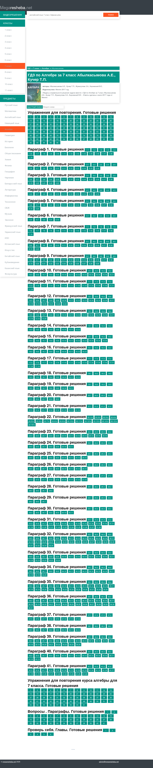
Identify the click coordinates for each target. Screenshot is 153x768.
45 (64, 128)
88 (91, 139)
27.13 (84, 479)
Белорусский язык (13, 183)
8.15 (90, 245)
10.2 (96, 271)
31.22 (58, 527)
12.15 (98, 300)
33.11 (71, 556)
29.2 (96, 498)
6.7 (37, 219)
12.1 (89, 296)
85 (71, 139)
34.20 (44, 575)
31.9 (57, 523)
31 (57, 124)
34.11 (71, 571)
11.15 (98, 285)
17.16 (105, 362)
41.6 (37, 670)
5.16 (97, 205)
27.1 (89, 476)
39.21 (51, 644)
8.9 (50, 245)
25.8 (50, 457)
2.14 (84, 168)
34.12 (78, 571)
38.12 (78, 630)
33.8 (50, 556)
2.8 (44, 168)
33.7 (44, 556)
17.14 (91, 362)
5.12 (70, 205)
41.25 (78, 674)
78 (111, 135)
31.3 (103, 520)
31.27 (92, 527)
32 (64, 124)
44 (57, 128)
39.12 (78, 641)
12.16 (105, 300)
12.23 (65, 304)
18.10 (64, 377)
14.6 (37, 329)
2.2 (94, 164)
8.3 (101, 241)
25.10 (64, 457)
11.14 (91, 285)
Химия (8, 159)
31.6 (37, 523)
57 (57, 131)
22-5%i (31, 421)
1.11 (64, 153)
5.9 (50, 205)
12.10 (64, 300)
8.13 (77, 245)
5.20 (37, 208)
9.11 (64, 260)
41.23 (65, 674)
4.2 (94, 190)
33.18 (31, 560)
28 (37, 124)
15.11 (71, 340)
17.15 (98, 362)
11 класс (9, 90)
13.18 (31, 318)
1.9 (50, 153)
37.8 (50, 619)
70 (57, 135)
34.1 (89, 567)
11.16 (105, 285)
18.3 (103, 373)
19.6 (37, 388)
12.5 (30, 300)
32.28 (98, 542)
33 (71, 124)
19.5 (30, 388)
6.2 (94, 216)
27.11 (71, 479)
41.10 (64, 670)
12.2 (96, 296)
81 (44, 139)
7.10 (57, 230)
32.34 (51, 545)
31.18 (31, 527)
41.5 (30, 670)
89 (97, 139)
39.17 (111, 641)
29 (44, 124)
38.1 (89, 626)
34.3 (103, 567)
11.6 (37, 285)
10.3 (103, 271)
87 (84, 139)
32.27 (92, 542)
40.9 (57, 655)
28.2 (96, 487)
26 (111, 120)
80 (37, 139)
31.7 (44, 523)
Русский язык (11, 105)
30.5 (30, 512)
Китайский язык (12, 256)
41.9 (57, 670)
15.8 (50, 340)
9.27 (84, 263)
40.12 (78, 655)
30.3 (103, 509)
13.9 (57, 315)
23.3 (103, 432)
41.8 (50, 670)
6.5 (114, 216)
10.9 (57, 274)
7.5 (114, 227)
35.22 (58, 589)
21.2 (96, 406)
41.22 (58, 674)
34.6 (37, 571)
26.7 (44, 468)
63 (97, 131)
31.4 (109, 520)
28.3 (103, 487)
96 (57, 142)
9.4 (107, 256)
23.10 (64, 436)
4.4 (107, 190)
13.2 (96, 311)
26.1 (89, 465)
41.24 (71, 674)
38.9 (57, 630)
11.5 (30, 285)
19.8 (50, 388)
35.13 (84, 586)
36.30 (112, 604)
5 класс (8, 53)
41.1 (89, 666)
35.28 (98, 589)
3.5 (114, 175)
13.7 (44, 315)
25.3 (103, 454)
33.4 (109, 553)
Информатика (11, 195)
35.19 (37, 589)
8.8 (44, 245)
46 (71, 128)
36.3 (103, 597)
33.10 (64, 556)
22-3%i (105, 417)
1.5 (114, 150)
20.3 (103, 395)
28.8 (50, 490)
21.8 (50, 410)
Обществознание (13, 153)
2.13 (77, 168)
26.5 (30, 468)
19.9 (57, 388)
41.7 (44, 670)
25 (104, 120)
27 (31, 124)
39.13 (84, 641)
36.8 (50, 600)
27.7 (44, 479)
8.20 (37, 249)
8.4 (107, 241)
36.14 (91, 600)
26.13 (84, 468)
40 (31, 128)
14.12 (78, 329)
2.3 (101, 164)
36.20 (44, 604)
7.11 (64, 230)
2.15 (90, 168)
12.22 (58, 304)
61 (84, 131)
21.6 (37, 410)
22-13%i (96, 421)
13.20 (44, 318)
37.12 (78, 619)
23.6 (37, 436)
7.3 (101, 227)
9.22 (50, 263)
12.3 (103, 296)
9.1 (87, 256)
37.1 (89, 615)
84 (64, 139)
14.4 (109, 326)
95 (51, 142)
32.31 (31, 545)
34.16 (105, 571)
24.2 (96, 443)
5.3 (101, 201)
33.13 (84, 556)
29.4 (109, 498)
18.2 (96, 373)
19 (64, 120)
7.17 (104, 230)
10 (91, 117)
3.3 (101, 175)
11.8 (50, 285)
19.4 (109, 384)
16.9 (57, 351)
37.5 (30, 619)
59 (71, 131)
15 (37, 120)
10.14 (91, 274)
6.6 (31, 219)
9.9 (50, 260)
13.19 (37, 318)
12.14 (91, 300)
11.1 (89, 281)
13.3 (103, 311)
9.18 (110, 260)
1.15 (90, 153)
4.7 (37, 194)
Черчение (9, 177)
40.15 (98, 655)
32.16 (105, 538)
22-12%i (88, 421)
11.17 (111, 285)
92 (31, 142)
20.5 (30, 399)
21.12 (78, 410)
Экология (9, 219)
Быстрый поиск (34, 107)
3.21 (44, 183)
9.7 (37, 260)
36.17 (111, 600)
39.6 (37, 641)
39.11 (71, 641)
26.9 (57, 468)
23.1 (89, 432)
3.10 (57, 179)
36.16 (105, 600)
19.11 (71, 388)
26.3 (103, 465)
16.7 (44, 351)
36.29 (105, 604)
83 (57, 139)
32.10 (64, 538)
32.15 (98, 538)
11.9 (57, 285)
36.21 (51, 604)
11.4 (109, 281)
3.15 (90, 179)
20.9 (57, 399)
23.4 (109, 432)
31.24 (71, 527)
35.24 (71, 589)
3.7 (37, 179)
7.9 (50, 230)
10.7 (44, 274)
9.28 (90, 263)
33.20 (44, 560)
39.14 (91, 641)
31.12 (78, 523)
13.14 (91, 315)
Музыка (8, 213)
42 (44, 128)
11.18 (31, 289)
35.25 (78, 589)
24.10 (64, 446)
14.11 (71, 329)
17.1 (89, 358)
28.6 (37, 490)
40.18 (31, 659)
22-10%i (70, 421)
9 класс (8, 78)
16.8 (50, 351)
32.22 (58, 542)
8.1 (87, 241)
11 (97, 117)
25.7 (44, 457)
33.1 (89, 553)
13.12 (78, 315)
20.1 (89, 395)
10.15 (98, 274)
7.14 (84, 230)
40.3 (103, 652)
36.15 (98, 600)
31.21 (51, 527)
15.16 (105, 340)
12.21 (51, 304)
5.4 (107, 201)
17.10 (64, 362)
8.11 (64, 245)
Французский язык (13, 225)
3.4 (107, 175)
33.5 (30, 556)
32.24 (71, 542)
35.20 (44, 589)
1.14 (84, 153)
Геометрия (10, 135)
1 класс (8, 29)
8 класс (8, 71)
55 (44, 131)
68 (44, 135)
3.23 (57, 183)
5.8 (44, 205)
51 (104, 128)
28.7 (44, 490)
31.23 (65, 527)
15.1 (89, 337)
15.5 (30, 340)
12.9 (57, 300)
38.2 (96, 626)
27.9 (57, 479)
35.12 (78, 586)
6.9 (50, 219)
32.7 (44, 538)
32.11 (71, 538)
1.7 (37, 153)
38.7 (44, 630)
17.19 (37, 366)
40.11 (71, 655)
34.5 (30, 571)
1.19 (30, 157)
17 (51, 120)
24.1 (89, 443)
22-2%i (98, 417)
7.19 (30, 234)
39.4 (109, 637)
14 (31, 120)
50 (97, 128)
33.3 (103, 553)
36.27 (92, 604)
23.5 (30, 436)
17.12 (78, 362)
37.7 (44, 619)
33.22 (58, 560)
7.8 (44, 230)
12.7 (44, 300)
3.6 (31, 179)
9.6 (31, 260)
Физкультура (11, 273)
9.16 (97, 260)
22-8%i (54, 421)
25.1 (89, 454)
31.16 (105, 523)
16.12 (78, 351)
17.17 (111, 362)
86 (77, 139)
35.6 (37, 586)
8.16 (97, 245)
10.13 (84, 274)
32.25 (78, 542)
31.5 (30, 523)
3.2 (94, 175)
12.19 (37, 304)
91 (111, 139)
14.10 (64, 329)
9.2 (94, 256)
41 (37, 128)
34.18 (31, 575)
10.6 (37, 274)
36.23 (65, 604)
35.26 (85, 589)
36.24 (71, 604)
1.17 (104, 153)
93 (37, 142)
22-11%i (79, 421)
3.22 (50, 183)
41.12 (78, 670)
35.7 (44, 586)
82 (51, 139)
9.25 (70, 263)
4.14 (84, 194)
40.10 (64, 655)
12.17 (111, 300)
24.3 (103, 443)
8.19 (30, 249)
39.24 (71, 644)
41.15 (98, 670)
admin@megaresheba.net (109, 761)
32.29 (105, 542)
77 (104, 135)
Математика (10, 111)
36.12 (78, 600)
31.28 (98, 527)
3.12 (70, 179)
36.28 (98, 604)
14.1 (89, 326)
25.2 (96, 454)
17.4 (109, 358)
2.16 (97, 168)
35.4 (109, 582)
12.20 (44, 304)
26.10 (64, 468)
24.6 (37, 446)
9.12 (70, 260)
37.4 (109, 615)
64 (104, 131)
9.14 (84, 260)
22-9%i (62, 421)
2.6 (31, 168)
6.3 (101, 216)
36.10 (64, 600)
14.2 (96, 326)
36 (91, 124)
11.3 (103, 281)
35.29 (105, 589)
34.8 (50, 571)
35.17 (111, 586)
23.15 (98, 436)
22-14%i (105, 421)
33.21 (51, 560)
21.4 (109, 406)
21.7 (44, 410)
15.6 (37, 340)
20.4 (109, 395)
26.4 (109, 465)
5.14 (84, 205)
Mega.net (16, 7)
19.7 (44, 388)
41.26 (85, 674)
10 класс (9, 84)
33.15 (98, 556)
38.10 (64, 630)
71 (64, 135)
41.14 (91, 670)
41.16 (105, 670)
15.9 (57, 340)
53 (31, 131)
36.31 (31, 608)
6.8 (44, 219)
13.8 (50, 315)
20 (71, 120)
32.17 (111, 538)
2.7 (37, 168)
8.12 (70, 245)
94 (44, 142)
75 (91, 135)
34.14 (91, 571)
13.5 (30, 315)
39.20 (44, 644)
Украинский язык (12, 232)
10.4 (109, 271)
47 (77, 128)
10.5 (30, 274)
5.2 (94, 201)
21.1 (89, 406)
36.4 (109, 597)
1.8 (44, 153)
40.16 (105, 655)
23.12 (78, 436)
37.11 (71, 619)
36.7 (44, 600)
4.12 (70, 194)
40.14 (91, 655)
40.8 (50, 655)
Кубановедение (12, 262)
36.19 (37, 604)
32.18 (31, 542)
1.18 (110, 153)
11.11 (71, 285)
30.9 (57, 512)
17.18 (31, 366)
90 (104, 139)
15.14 (91, 340)
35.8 (50, 586)
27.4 (109, 476)
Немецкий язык (12, 123)
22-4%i (113, 417)
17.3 (103, 358)
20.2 (96, 395)
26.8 (50, 468)
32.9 (57, 538)
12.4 (109, 296)
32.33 (44, 545)
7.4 (107, 227)
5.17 (104, 205)
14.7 (44, 329)
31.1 (89, 520)
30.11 (71, 512)
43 (51, 128)
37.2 (96, 615)
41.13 (84, 670)
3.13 (77, 179)
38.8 (50, 630)
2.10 (57, 168)
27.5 (30, 479)
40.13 (84, 655)
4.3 (101, 190)
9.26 (77, 263)
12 (104, 117)
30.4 (109, 509)
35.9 (57, 586)
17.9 (57, 362)
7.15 (90, 230)
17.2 (96, 358)
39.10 (64, 641)
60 (77, 131)
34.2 (96, 567)
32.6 (37, 538)
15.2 (96, 337)
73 (77, 135)
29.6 (37, 501)
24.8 (50, 446)
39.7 (44, 641)
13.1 (89, 311)
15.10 (64, 340)
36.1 (89, 597)
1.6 (31, 153)
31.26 (85, 527)
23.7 (44, 436)
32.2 (96, 534)
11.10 (64, 285)
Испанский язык (12, 243)
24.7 (44, 446)
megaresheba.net (9, 761)
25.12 (78, 457)
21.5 (30, 410)
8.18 (110, 245)
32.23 (65, 542)
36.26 (85, 604)
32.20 (44, 542)
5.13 (77, 205)
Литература (10, 189)
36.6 (37, 600)
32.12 (78, 538)
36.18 (31, 604)
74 (84, 135)
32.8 (50, 538)
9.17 (104, 260)
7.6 (31, 230)
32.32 (37, 545)
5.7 (37, 205)
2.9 (50, 168)
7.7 (37, 230)
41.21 (51, 674)
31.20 (44, 527)
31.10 (64, 523)
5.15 (90, 205)
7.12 (70, 230)
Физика (8, 165)
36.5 (30, 600)
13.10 (64, 315)
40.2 (96, 652)
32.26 (85, 542)
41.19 (37, 674)
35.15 (98, 586)
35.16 (105, 586)
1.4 (107, 150)
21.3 (103, 406)
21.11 (71, 410)
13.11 (71, 315)
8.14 (84, 245)
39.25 (78, 644)
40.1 (89, 652)
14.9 (57, 329)
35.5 (30, 586)
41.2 (96, 666)
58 (64, 131)
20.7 (44, 399)
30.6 (37, 512)
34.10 (64, 571)
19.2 (96, 384)
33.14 (91, 556)
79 (31, 139)
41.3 (103, 666)
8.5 (114, 241)
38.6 (37, 630)
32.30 (112, 542)
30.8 (50, 512)
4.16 (97, 194)
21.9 (57, 410)
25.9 (57, 457)
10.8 (50, 274)
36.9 (57, 600)
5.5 (114, 201)
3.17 (104, 179)
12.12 (78, 300)
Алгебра (8, 129)
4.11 (64, 194)
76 (97, 135)
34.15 (98, 571)
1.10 (57, 153)
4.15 (90, 194)
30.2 (96, 509)
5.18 (110, 205)
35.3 (103, 582)
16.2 (96, 348)
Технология (10, 201)
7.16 (97, 230)
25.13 (84, 457)
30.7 (44, 512)
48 (84, 128)
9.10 (57, 260)
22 (84, 120)
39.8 (50, 641)
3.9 (50, 179)
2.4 (107, 164)
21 (77, 120)
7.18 (110, 230)
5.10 (57, 205)
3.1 (87, 175)
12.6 (37, 300)
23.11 (71, 436)
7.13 (77, 230)
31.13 (84, 523)
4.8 (44, 194)
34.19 (37, 575)
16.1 (89, 348)
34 (77, 124)
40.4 (109, 652)
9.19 (30, 263)
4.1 (87, 190)
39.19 (37, 644)
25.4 (109, 454)
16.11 (71, 351)
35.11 (71, 586)
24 (97, 120)
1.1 (87, 150)
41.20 (44, 674)
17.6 (37, 362)
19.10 (64, 388)
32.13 (84, 538)
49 (91, 128)
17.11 (71, 362)
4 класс (8, 47)
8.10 (57, 245)
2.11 (64, 168)
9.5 (114, 256)
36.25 (78, 604)
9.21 (44, 263)
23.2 (96, 432)
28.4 (109, 487)
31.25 (78, 527)
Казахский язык (12, 268)
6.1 (87, 216)
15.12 (78, 340)
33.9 (57, 556)
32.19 (37, 542)
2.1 (87, 164)
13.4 (109, 311)
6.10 (57, 219)
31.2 (96, 520)
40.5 (30, 655)
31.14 (91, 523)
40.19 (37, 659)
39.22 (58, 644)
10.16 (105, 274)
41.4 (109, 666)
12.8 (50, 300)
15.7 (44, 340)
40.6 (37, 655)
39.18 (31, 644)
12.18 (31, 304)
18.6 (37, 377)
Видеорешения (12, 14)
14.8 (50, 329)
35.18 (31, 589)
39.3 (103, 637)
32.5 (30, 538)
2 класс (8, 35)
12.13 (84, 300)
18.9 (57, 377)
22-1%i (90, 417)
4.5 (114, 190)
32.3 (103, 534)
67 (37, 135)
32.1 (89, 534)
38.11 (71, 630)
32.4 (109, 534)
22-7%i (46, 421)
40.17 (111, 655)
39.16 (105, 641)
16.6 (37, 351)
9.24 (64, 263)
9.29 (97, 263)
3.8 (44, 179)
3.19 (30, 183)
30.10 (64, 512)
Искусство (9, 250)
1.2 (94, 150)
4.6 (31, 194)
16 (44, 120)
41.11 (71, 670)
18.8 (50, 377)
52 (111, 128)
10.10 (64, 274)
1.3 (101, 150)
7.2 (94, 227)
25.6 (37, 457)
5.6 (31, 205)
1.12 (70, 153)
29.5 (30, 501)
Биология (9, 147)
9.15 (90, 260)
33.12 (78, 556)
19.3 (103, 384)
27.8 (50, 479)
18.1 (89, 373)
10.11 (71, 274)
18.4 (109, 373)
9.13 (77, 260)
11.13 (84, 285)
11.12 (78, 285)
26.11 (71, 468)
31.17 (111, 523)
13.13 (84, 315)
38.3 (103, 626)
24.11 (71, 446)
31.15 (98, 523)
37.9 (57, 619)
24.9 (57, 446)
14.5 (30, 329)
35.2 (96, 582)
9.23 (57, 263)
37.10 (64, 619)
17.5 (30, 362)
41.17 (111, 670)
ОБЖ (7, 207)
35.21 (51, 589)
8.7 (37, 245)
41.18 (31, 674)
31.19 (37, 527)
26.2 (96, 465)
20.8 (50, 399)
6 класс (8, 59)
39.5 (30, 641)
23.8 (50, 436)
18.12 (78, 377)
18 (57, 120)
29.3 (103, 498)
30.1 (89, 509)
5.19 (30, 208)
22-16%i (32, 424)
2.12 (70, 168)
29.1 (89, 498)
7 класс (8, 65)
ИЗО (7, 238)
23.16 (105, 436)
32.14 (91, 538)
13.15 (98, 315)
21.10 (64, 410)
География (10, 171)
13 (111, 117)
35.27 (92, 589)
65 (111, 131)
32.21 (51, 542)
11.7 (44, 285)
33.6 (37, 556)
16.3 (103, 348)
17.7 (44, 362)
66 (31, 135)
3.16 (97, 179)
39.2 (96, 637)
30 (51, 124)
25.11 (71, 457)
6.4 (107, 216)
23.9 (57, 436)
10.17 (111, 274)
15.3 (103, 337)
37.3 (103, 615)
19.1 (89, 384)
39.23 (65, 644)
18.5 (30, 377)
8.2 (94, 241)
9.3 (101, 256)
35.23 (65, 589)
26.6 (37, 468)
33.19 (37, 560)
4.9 (50, 194)
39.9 (57, 641)
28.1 (89, 487)
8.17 (104, 245)
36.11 (71, 600)
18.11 (71, 377)
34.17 (111, 571)
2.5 (114, 164)
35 (84, 124)
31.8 (50, 523)
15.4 (109, 337)
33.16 (105, 556)
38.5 (30, 630)
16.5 (30, 351)
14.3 (103, 326)
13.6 (37, 315)
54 (37, 131)
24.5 (30, 446)
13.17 (111, 315)
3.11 (64, 179)
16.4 (109, 348)
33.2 (96, 553)
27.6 (37, 479)
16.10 (64, 351)
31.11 (71, 523)
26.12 (78, 468)
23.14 (91, 436)
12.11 (71, 300)
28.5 (30, 490)
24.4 (109, 443)
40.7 (44, 655)
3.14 (84, 179)
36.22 (58, 604)
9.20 (37, 263)
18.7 (44, 377)
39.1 (89, 637)
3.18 (110, 179)
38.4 (109, 626)
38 (104, 124)
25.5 (30, 457)
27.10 (64, 479)
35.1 (89, 582)
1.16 (97, 153)
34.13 (84, 571)
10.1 (89, 271)
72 (71, 135)
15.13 (84, 340)
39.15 (98, 641)
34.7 (44, 571)
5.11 (64, 205)
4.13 (77, 194)
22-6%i (39, 421)
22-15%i (114, 421)
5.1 (87, 201)
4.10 (57, 194)
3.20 (37, 183)
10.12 (78, 274)
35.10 (64, 586)
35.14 (91, 586)
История (9, 141)
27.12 (78, 479)
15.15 (98, 340)
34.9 (57, 571)
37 (97, 124)
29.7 (44, 501)
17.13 (84, 362)
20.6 (37, 399)
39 (111, 124)
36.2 (96, 597)
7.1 (87, 227)
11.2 (96, 281)
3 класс (8, 41)
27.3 (103, 476)
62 (91, 131)
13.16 (105, 315)
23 (91, 120)
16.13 (84, 351)
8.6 (31, 245)
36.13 (84, 600)
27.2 (96, 476)
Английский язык (13, 117)
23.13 (84, 436)
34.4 (109, 567)
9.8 (44, 260)
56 (51, 131)
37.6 (37, 619)
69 (51, 135)
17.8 (50, 362)
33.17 (111, 556)
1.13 (77, 153)
